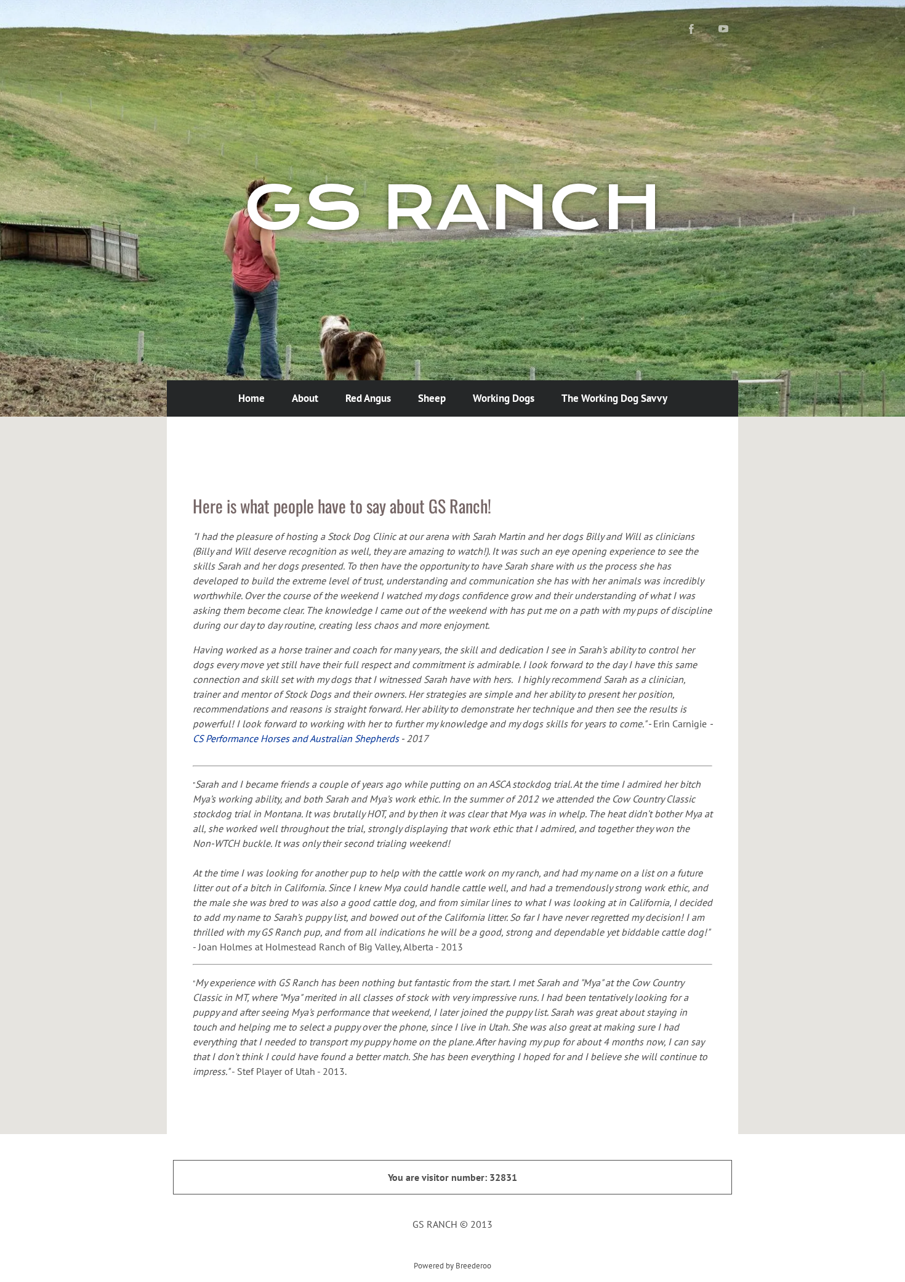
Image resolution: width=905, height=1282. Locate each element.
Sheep (432, 398)
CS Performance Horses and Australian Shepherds (296, 738)
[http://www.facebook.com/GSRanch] (691, 29)
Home (251, 398)
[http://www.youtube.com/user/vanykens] (723, 29)
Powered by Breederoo (452, 1265)
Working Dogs (503, 398)
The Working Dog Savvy (614, 398)
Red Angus (368, 398)
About (305, 398)
